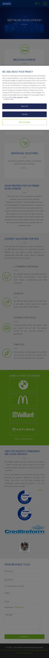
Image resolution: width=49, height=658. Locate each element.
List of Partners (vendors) (8, 99)
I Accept (25, 114)
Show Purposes (24, 122)
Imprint (26, 97)
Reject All (24, 106)
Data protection (18, 97)
